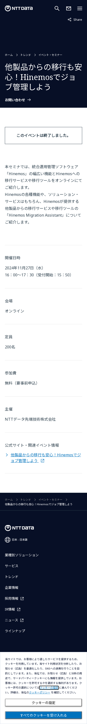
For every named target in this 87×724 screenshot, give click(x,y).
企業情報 (11, 587)
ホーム (9, 55)
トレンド (25, 55)
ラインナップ (15, 631)
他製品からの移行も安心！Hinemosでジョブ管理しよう (46, 457)
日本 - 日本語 (20, 539)
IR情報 (10, 609)
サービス (11, 566)
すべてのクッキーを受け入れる (43, 715)
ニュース (11, 620)
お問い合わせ (15, 100)
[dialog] (43, 688)
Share (75, 19)
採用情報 (11, 598)
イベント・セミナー (50, 55)
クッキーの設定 (43, 703)
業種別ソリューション (22, 555)
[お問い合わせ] (69, 8)
